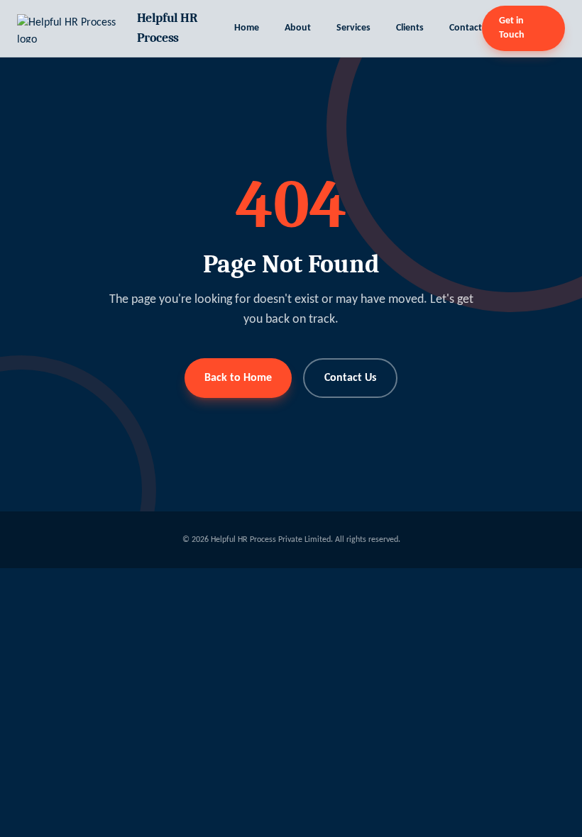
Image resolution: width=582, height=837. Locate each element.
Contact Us (350, 378)
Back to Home (238, 378)
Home (246, 28)
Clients (410, 28)
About (298, 28)
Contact (465, 28)
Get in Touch (512, 28)
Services (353, 28)
